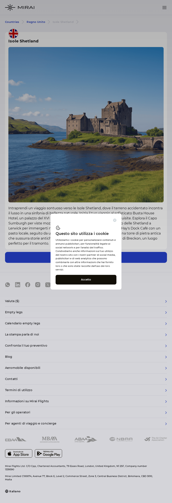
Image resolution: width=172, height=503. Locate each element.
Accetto (86, 279)
